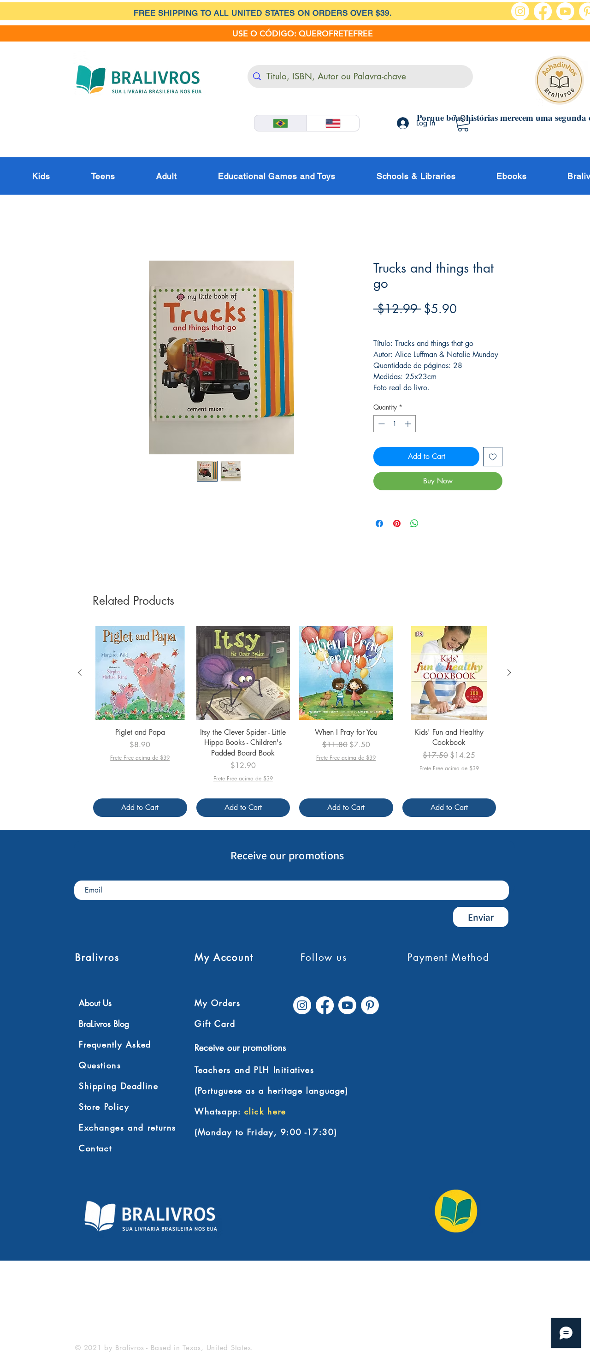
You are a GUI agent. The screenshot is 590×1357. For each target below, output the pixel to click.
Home (97, 227)
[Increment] (408, 425)
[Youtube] (565, 11)
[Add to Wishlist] (492, 457)
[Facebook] (543, 11)
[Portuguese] (280, 123)
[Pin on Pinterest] (396, 524)
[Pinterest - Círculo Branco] (370, 1006)
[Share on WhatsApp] (414, 524)
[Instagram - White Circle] (520, 11)
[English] (333, 123)
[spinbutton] (394, 425)
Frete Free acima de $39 (413, 325)
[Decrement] (380, 425)
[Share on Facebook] (379, 524)
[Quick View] (140, 674)
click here (265, 1112)
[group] (294, 722)
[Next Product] (509, 673)
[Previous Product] (79, 673)
